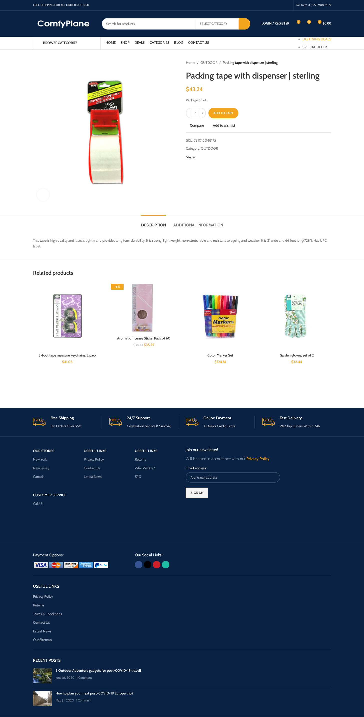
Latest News (93, 476)
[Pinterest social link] (281, 5)
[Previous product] (316, 63)
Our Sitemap (42, 639)
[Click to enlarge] (43, 195)
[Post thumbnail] (42, 675)
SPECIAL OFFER (314, 47)
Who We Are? (145, 468)
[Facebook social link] (268, 5)
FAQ (138, 476)
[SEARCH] (244, 24)
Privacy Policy (94, 459)
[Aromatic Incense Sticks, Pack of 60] (143, 308)
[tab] (153, 222)
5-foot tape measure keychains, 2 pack (67, 355)
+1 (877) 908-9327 (319, 5)
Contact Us (92, 468)
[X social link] (275, 5)
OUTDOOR (208, 62)
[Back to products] (322, 63)
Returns (140, 459)
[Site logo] (63, 23)
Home (190, 62)
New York (40, 459)
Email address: (196, 468)
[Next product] (328, 63)
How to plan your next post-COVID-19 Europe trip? (94, 693)
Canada (39, 476)
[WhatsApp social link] (287, 5)
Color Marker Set (220, 355)
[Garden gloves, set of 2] (296, 316)
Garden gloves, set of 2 (297, 355)
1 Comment (84, 677)
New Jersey (41, 468)
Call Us (38, 503)
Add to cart (223, 113)
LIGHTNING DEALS (316, 39)
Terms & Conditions (47, 614)
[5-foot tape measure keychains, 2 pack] (67, 316)
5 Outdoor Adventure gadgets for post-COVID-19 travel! (98, 670)
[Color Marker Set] (220, 316)
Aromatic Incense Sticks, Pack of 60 (143, 338)
